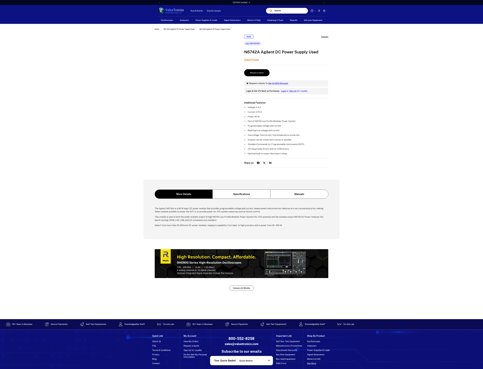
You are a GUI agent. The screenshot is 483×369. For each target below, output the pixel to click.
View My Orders (191, 341)
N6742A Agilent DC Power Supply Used (179, 29)
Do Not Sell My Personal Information (195, 355)
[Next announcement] (323, 2)
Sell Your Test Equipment (288, 341)
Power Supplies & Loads (318, 350)
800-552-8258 (241, 338)
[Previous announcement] (159, 2)
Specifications (241, 194)
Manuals (299, 194)
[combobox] (290, 11)
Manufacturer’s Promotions (289, 346)
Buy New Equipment (285, 354)
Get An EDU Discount (278, 83)
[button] (324, 10)
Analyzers (311, 346)
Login (283, 91)
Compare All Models (241, 288)
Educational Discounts (286, 350)
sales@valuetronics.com (241, 344)
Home (157, 29)
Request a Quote (257, 73)
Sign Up (293, 91)
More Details (183, 194)
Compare (324, 37)
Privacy (155, 354)
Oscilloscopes (313, 341)
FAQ (154, 346)
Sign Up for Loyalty (193, 350)
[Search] (271, 10)
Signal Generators (315, 354)
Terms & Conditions (161, 350)
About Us (156, 341)
